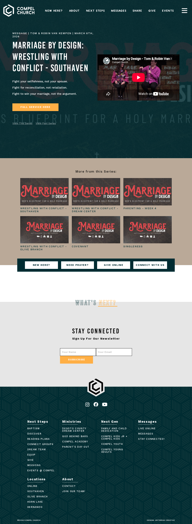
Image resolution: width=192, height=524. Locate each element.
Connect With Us (150, 265)
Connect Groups (40, 444)
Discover (34, 433)
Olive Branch (37, 496)
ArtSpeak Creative (165, 520)
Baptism (33, 428)
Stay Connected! (151, 439)
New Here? (54, 10)
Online (32, 486)
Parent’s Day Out (75, 446)
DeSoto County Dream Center (74, 429)
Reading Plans (38, 439)
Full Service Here (35, 107)
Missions (34, 465)
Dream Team (36, 449)
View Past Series (46, 123)
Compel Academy (75, 441)
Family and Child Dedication (114, 429)
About (74, 10)
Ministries (71, 421)
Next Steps (95, 10)
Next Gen (109, 421)
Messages (118, 10)
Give (152, 10)
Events (168, 10)
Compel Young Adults (112, 450)
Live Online (147, 428)
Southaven (35, 491)
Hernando (35, 507)
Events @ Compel (41, 470)
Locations (36, 479)
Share (137, 10)
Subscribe (76, 359)
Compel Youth (112, 444)
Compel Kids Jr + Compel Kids (114, 437)
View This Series (22, 123)
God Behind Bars (75, 436)
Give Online (113, 265)
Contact (69, 486)
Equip (31, 454)
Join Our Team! (73, 491)
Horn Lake (35, 501)
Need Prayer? (77, 265)
